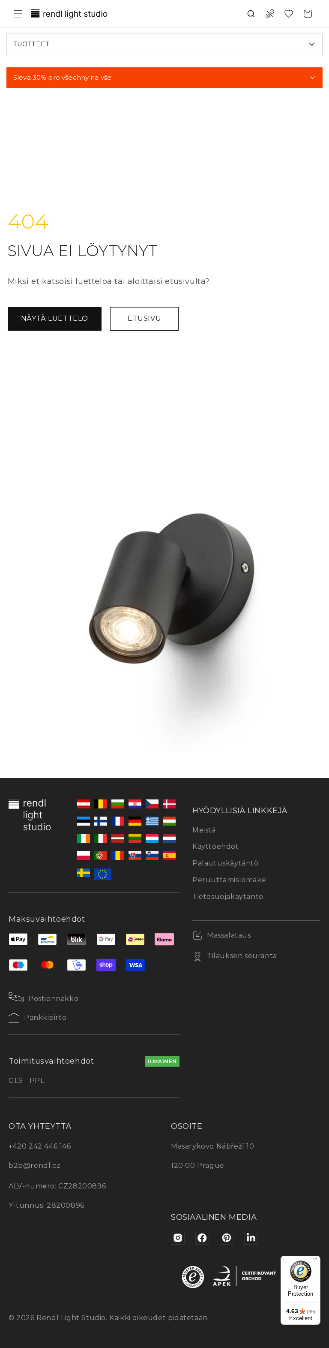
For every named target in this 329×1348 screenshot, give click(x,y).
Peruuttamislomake (229, 880)
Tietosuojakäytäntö (227, 897)
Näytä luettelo (54, 318)
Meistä (204, 830)
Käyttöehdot (215, 846)
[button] (18, 13)
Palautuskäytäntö (225, 863)
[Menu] (315, 1261)
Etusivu (144, 318)
